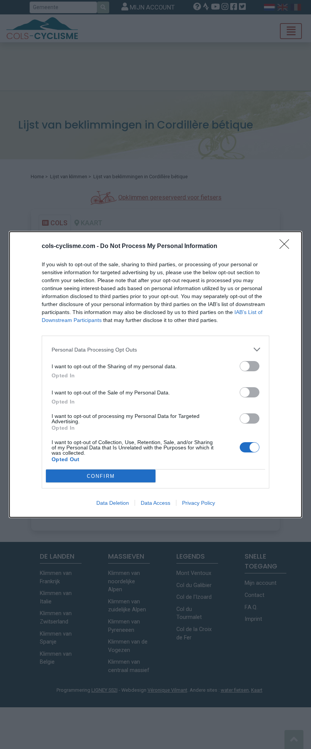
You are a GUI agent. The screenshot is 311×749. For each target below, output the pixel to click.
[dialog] (155, 374)
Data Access (155, 503)
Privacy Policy (198, 503)
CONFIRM (101, 476)
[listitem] (155, 349)
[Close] (287, 246)
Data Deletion (112, 503)
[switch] (249, 366)
